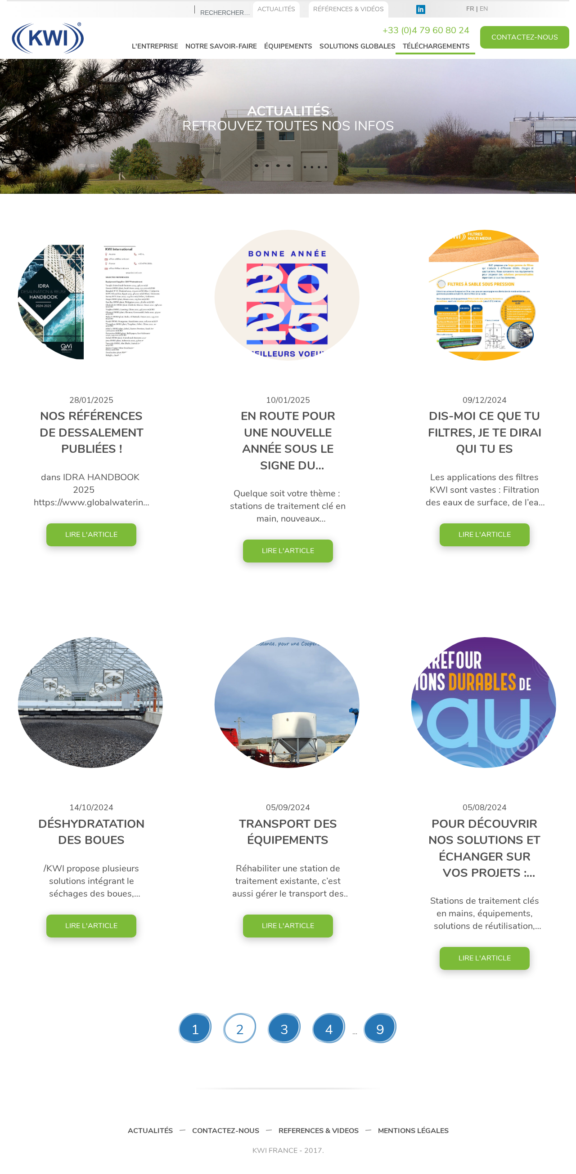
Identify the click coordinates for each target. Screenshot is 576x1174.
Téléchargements (436, 46)
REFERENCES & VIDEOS (319, 1131)
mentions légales (413, 1131)
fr (470, 8)
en (484, 8)
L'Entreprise (155, 46)
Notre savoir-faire (221, 46)
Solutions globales (358, 46)
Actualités (276, 9)
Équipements (288, 46)
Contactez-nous (225, 1131)
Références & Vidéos (348, 9)
